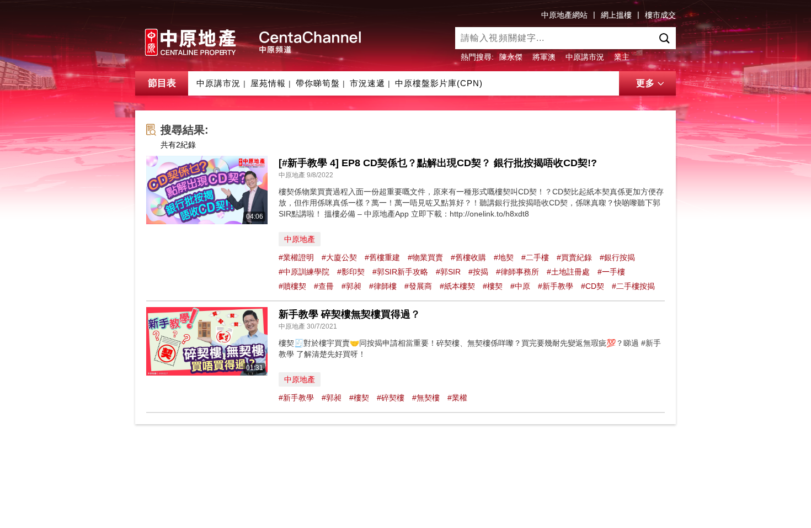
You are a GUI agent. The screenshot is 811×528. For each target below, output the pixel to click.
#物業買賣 (425, 257)
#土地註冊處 (568, 271)
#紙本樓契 (457, 286)
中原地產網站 (564, 14)
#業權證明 (296, 257)
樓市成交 (660, 14)
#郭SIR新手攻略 (400, 271)
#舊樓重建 (382, 257)
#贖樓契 (292, 286)
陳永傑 (510, 56)
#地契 (504, 257)
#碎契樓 (390, 397)
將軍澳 (544, 56)
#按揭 (478, 271)
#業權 (457, 397)
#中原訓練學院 (304, 271)
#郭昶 (351, 286)
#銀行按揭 (617, 257)
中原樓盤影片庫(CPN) (439, 83)
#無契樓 (426, 397)
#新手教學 (555, 286)
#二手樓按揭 (633, 286)
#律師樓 (383, 286)
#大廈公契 (339, 257)
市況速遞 (367, 83)
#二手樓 (535, 257)
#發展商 (418, 286)
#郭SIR (448, 271)
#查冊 (324, 286)
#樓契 (493, 286)
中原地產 (299, 239)
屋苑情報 (268, 83)
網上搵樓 (616, 14)
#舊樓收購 (468, 257)
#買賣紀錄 (574, 257)
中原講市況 (584, 56)
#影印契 (351, 271)
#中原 (520, 286)
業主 (621, 56)
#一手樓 (611, 271)
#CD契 (592, 286)
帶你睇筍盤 (318, 83)
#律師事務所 (517, 271)
